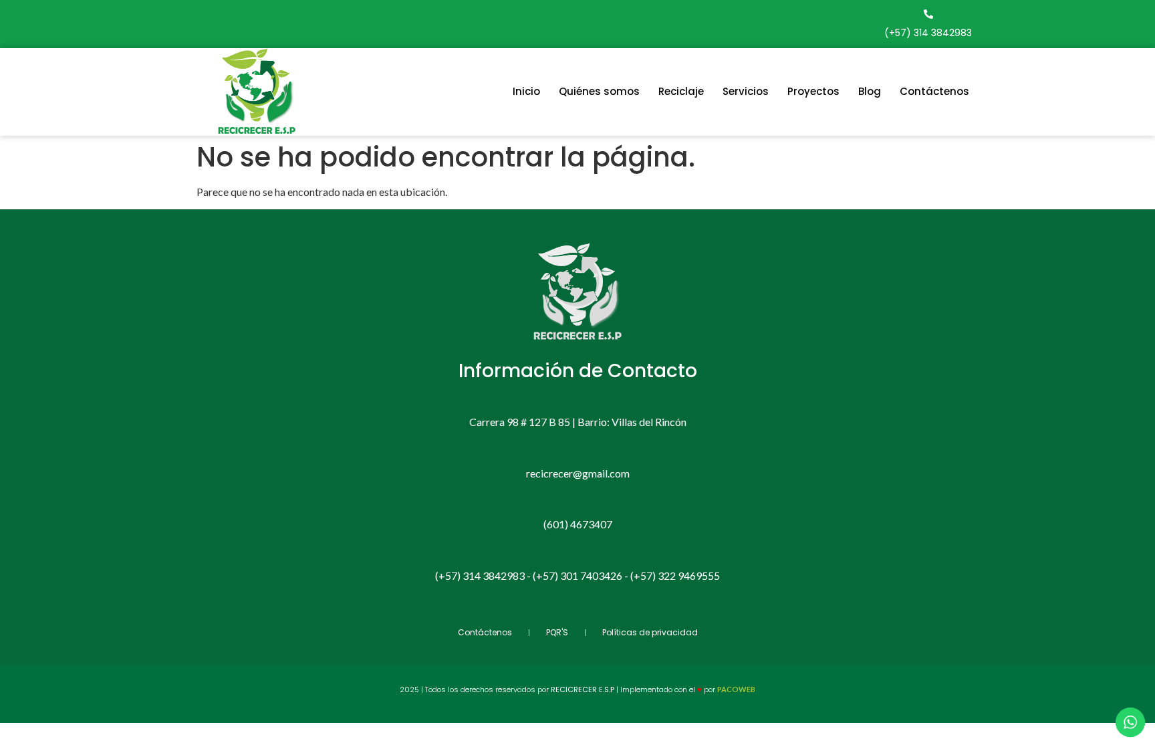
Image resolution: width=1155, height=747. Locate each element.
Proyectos (813, 91)
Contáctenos (934, 91)
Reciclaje (681, 91)
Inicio (526, 91)
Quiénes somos (599, 91)
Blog (869, 91)
